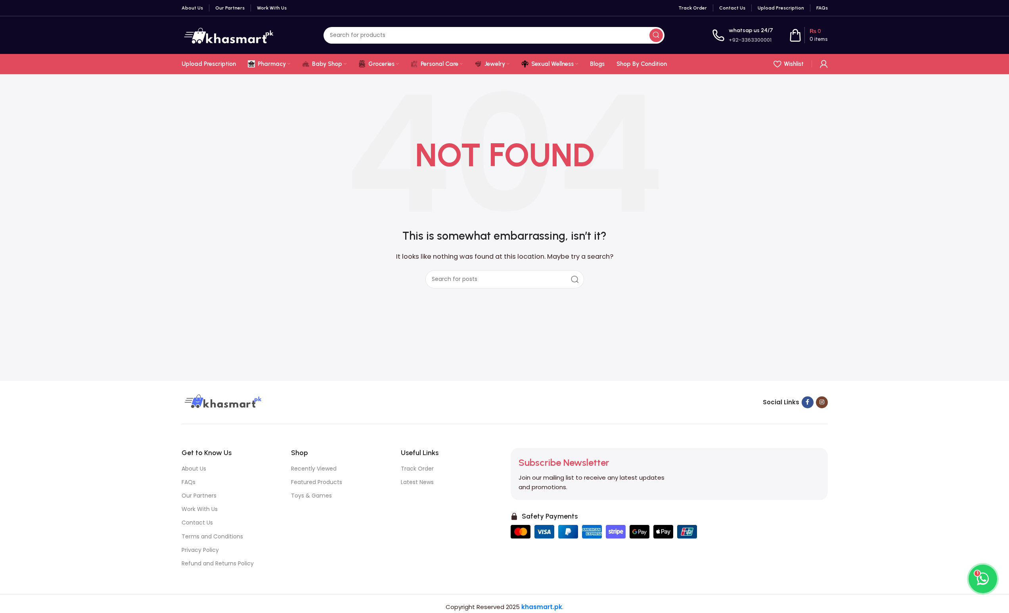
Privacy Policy (200, 550)
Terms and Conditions (212, 536)
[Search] (656, 35)
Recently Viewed (314, 469)
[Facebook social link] (808, 402)
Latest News (417, 482)
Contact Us (197, 523)
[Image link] (222, 402)
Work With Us (200, 509)
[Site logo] (229, 35)
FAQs (188, 482)
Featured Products (316, 482)
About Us (194, 469)
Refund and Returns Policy (218, 563)
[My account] (824, 64)
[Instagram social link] (822, 402)
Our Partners (199, 496)
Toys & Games (311, 496)
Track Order (417, 469)
